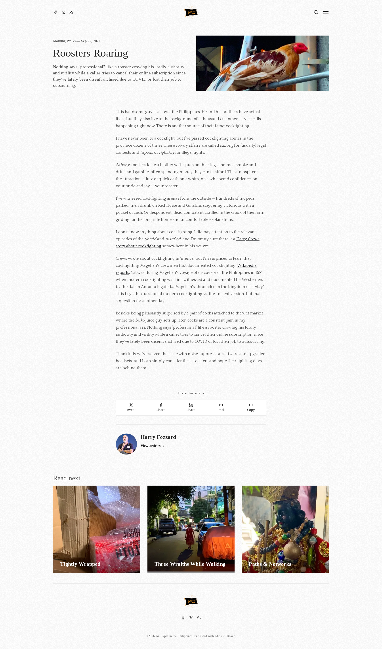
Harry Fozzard (158, 437)
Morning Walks (64, 41)
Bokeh (231, 636)
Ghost (219, 636)
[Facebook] (55, 12)
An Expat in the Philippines (174, 636)
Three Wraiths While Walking (190, 564)
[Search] (316, 12)
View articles (150, 446)
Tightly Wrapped (80, 564)
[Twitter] (63, 12)
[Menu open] (326, 12)
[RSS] (71, 12)
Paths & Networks (270, 564)
